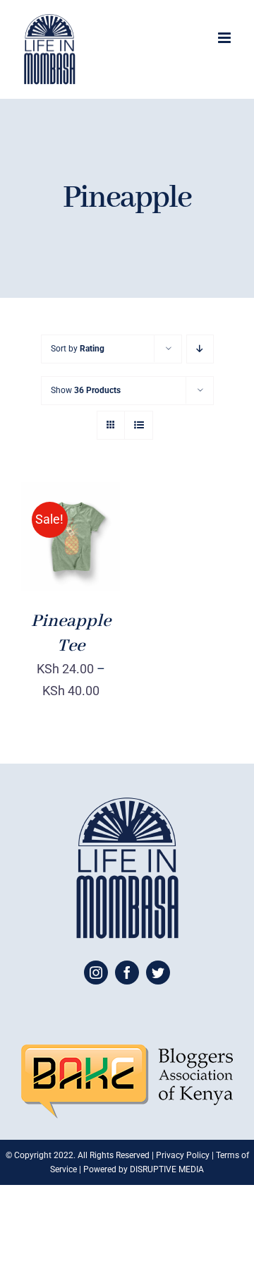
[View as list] (138, 425)
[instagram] (96, 973)
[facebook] (127, 973)
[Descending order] (200, 349)
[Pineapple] (70, 536)
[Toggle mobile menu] (225, 37)
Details (71, 546)
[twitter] (158, 973)
